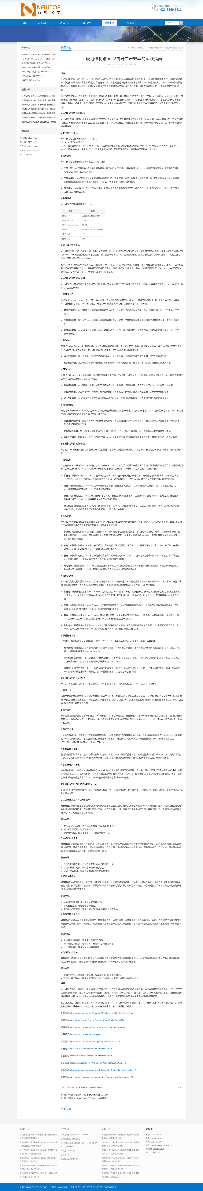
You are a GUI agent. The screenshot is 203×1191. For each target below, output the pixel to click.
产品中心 (64, 22)
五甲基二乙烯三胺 (68, 1151)
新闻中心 (109, 22)
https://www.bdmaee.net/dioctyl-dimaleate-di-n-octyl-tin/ (96, 1041)
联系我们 (131, 22)
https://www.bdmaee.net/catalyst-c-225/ (88, 1034)
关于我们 (42, 22)
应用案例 (87, 22)
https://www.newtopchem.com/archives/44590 (91, 1055)
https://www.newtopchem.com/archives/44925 (91, 1048)
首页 (25, 22)
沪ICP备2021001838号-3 (106, 1187)
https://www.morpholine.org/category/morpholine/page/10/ (97, 1020)
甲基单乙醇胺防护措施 (69, 1159)
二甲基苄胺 (65, 1155)
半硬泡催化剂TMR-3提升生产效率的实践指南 (84, 1088)
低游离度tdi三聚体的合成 (70, 1139)
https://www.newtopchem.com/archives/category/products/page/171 (101, 1077)
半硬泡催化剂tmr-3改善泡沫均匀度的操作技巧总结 (88, 1095)
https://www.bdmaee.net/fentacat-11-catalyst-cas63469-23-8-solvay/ (101, 1013)
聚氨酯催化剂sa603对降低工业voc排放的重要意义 (88, 1098)
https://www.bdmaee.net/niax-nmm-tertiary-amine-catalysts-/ (98, 1027)
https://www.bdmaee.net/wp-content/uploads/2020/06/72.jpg (98, 1063)
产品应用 (65, 1129)
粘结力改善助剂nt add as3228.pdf (74, 1135)
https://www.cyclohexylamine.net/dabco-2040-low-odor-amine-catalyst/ (103, 1070)
